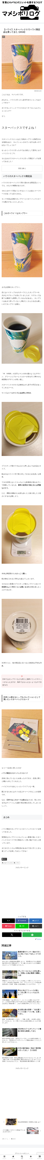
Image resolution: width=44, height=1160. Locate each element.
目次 (20, 168)
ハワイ (17, 863)
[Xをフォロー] (12, 934)
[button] (35, 926)
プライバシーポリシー (22, 1153)
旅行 (5, 859)
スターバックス (8, 863)
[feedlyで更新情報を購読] (32, 934)
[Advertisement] (22, 891)
